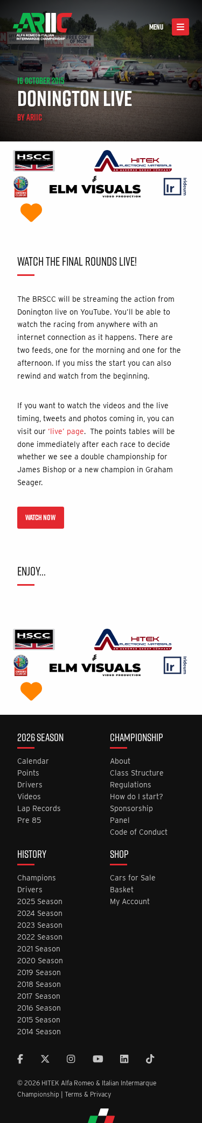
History (31, 855)
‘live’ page (66, 431)
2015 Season (38, 1020)
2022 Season (39, 937)
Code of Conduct (139, 832)
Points (28, 773)
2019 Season (39, 973)
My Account (130, 902)
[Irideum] (175, 188)
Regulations (130, 785)
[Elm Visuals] (95, 188)
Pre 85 (29, 820)
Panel (120, 820)
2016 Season (39, 1008)
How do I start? (136, 797)
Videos (29, 797)
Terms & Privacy (88, 1094)
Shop (119, 855)
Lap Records (39, 809)
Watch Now (40, 517)
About (120, 761)
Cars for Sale (133, 878)
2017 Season (38, 996)
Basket (122, 890)
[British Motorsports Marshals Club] (31, 214)
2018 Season (39, 984)
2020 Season (40, 961)
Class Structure (137, 773)
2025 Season (39, 902)
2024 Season (39, 913)
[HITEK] (133, 162)
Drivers (30, 785)
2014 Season (39, 1032)
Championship (136, 738)
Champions (36, 878)
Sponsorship (131, 809)
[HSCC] (34, 162)
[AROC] (20, 188)
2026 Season (40, 738)
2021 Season (38, 949)
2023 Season (39, 925)
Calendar (33, 761)
